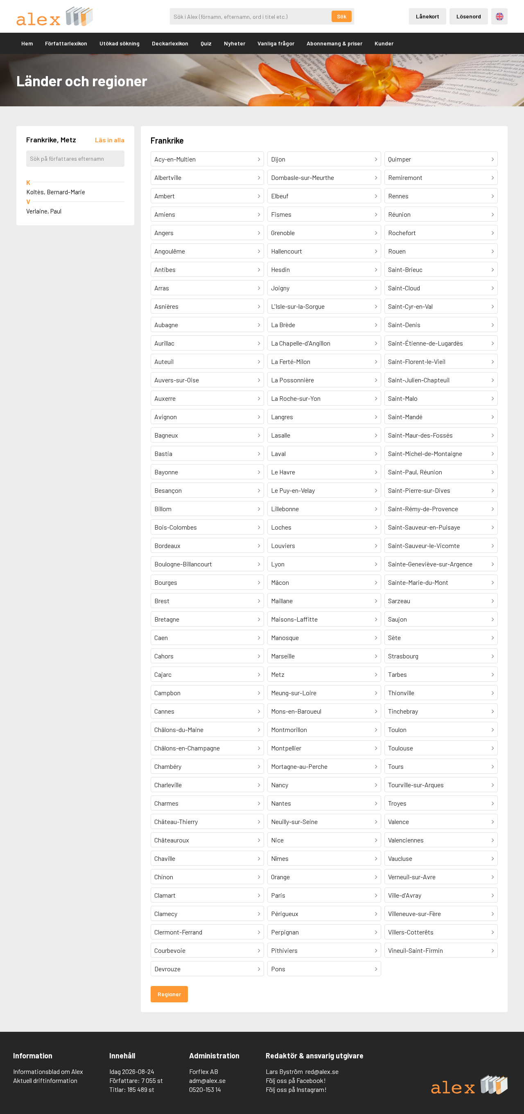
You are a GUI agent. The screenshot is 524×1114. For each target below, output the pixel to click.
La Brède (283, 324)
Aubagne (166, 324)
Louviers (283, 545)
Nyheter (234, 43)
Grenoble (283, 232)
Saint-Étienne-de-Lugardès (425, 343)
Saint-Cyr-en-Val (410, 306)
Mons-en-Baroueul (296, 711)
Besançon (168, 490)
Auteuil (164, 361)
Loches (281, 527)
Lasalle (280, 435)
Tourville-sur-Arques (416, 784)
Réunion (399, 214)
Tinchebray (403, 711)
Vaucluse (400, 858)
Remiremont (405, 177)
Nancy (279, 784)
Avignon (165, 416)
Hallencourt (286, 251)
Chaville (164, 858)
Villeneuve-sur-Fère (414, 913)
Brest (161, 600)
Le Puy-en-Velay (293, 490)
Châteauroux (171, 840)
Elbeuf (280, 196)
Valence (398, 821)
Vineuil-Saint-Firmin (415, 950)
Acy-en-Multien (175, 159)
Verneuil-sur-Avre (412, 876)
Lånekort (427, 16)
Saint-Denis (404, 324)
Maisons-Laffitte (294, 619)
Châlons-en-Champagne (187, 748)
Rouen (397, 251)
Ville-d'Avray (404, 895)
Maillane (282, 600)
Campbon (167, 692)
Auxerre (165, 398)
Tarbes (397, 674)
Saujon (397, 619)
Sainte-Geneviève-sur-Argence (430, 564)
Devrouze (167, 969)
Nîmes (280, 858)
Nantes (281, 803)
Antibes (165, 269)
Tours (396, 766)
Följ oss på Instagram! (296, 1089)
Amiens (164, 214)
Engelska (500, 16)
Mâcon (280, 582)
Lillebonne (285, 508)
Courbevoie (169, 950)
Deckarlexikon (170, 43)
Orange (280, 876)
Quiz (206, 43)
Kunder (384, 43)
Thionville (401, 692)
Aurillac (164, 343)
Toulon (397, 729)
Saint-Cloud (404, 288)
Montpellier (286, 748)
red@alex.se (322, 1071)
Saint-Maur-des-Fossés (420, 435)
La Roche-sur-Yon (296, 398)
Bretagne (166, 619)
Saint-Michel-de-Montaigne (425, 453)
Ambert (164, 196)
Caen (161, 637)
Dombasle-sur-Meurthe (302, 177)
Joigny (280, 288)
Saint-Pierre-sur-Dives (419, 490)
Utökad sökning (119, 43)
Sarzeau (399, 600)
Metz (278, 674)
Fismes (281, 214)
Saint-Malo (403, 398)
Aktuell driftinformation (45, 1080)
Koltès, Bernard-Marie (55, 191)
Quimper (399, 159)
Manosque (285, 637)
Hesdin (280, 269)
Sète (394, 637)
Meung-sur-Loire (293, 692)
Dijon (278, 159)
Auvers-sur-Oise (176, 380)
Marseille (283, 656)
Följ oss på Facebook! (296, 1080)
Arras (161, 288)
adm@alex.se (207, 1080)
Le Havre (283, 472)
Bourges (165, 582)
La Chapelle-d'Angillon (300, 343)
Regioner (169, 993)
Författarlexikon (66, 43)
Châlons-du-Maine (178, 729)
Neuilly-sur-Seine (294, 821)
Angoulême (169, 251)
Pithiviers (284, 950)
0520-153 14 (205, 1089)
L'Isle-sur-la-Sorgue (298, 306)
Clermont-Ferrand (178, 932)
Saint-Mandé (405, 416)
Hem (27, 43)
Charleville (168, 784)
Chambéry (167, 766)
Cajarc (163, 674)
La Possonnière (292, 380)
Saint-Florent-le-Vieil (416, 361)
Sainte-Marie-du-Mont (418, 582)
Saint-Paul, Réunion (415, 472)
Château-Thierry (176, 821)
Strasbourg (403, 656)
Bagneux (166, 435)
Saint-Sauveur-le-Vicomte (424, 545)
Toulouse (400, 748)
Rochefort (402, 232)
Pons (278, 969)
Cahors (164, 656)
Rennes (398, 196)
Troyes (397, 803)
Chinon (163, 876)
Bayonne (166, 472)
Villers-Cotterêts (411, 932)
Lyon (278, 564)
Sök (341, 16)
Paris (278, 895)
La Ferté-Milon (290, 361)
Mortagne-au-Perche (299, 766)
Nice (277, 840)
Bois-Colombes (175, 527)
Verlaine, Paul (43, 211)
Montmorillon (289, 729)
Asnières (166, 306)
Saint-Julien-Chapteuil (418, 380)
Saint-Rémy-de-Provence (423, 508)
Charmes (166, 803)
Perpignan (285, 932)
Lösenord (468, 16)
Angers (164, 232)
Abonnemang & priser (334, 43)
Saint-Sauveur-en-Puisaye (424, 527)
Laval (278, 453)
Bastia (163, 453)
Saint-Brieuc (405, 269)
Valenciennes (406, 840)
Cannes (164, 711)
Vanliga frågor (275, 43)
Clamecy (165, 913)
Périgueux (284, 913)
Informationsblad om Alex (48, 1071)
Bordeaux (167, 545)
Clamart (165, 895)
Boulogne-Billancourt (183, 564)
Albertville (167, 177)
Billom (163, 508)
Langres (282, 416)
